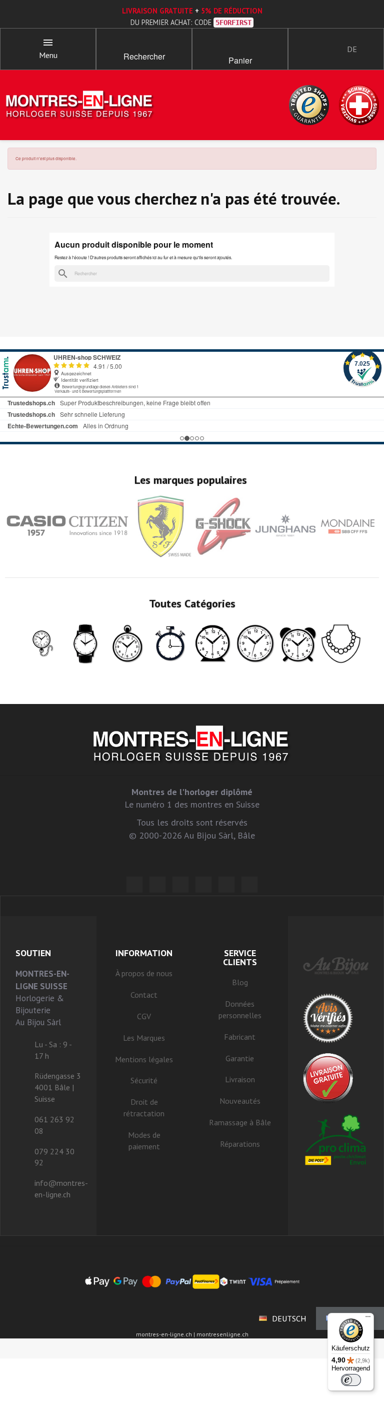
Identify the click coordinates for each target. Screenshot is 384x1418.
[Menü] (368, 1319)
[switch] (351, 1380)
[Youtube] (250, 885)
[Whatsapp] (226, 885)
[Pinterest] (204, 885)
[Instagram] (180, 885)
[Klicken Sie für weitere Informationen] (192, 396)
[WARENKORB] (240, 45)
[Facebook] (158, 885)
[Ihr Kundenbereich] (304, 49)
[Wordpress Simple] (134, 885)
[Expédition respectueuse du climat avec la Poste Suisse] (336, 1139)
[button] (144, 45)
